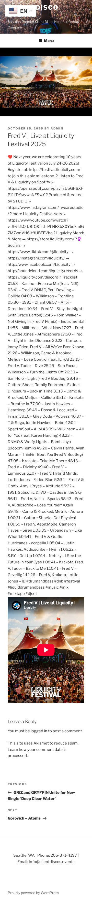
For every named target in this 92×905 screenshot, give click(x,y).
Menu (49, 40)
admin (57, 128)
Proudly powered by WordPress (33, 893)
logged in (39, 731)
